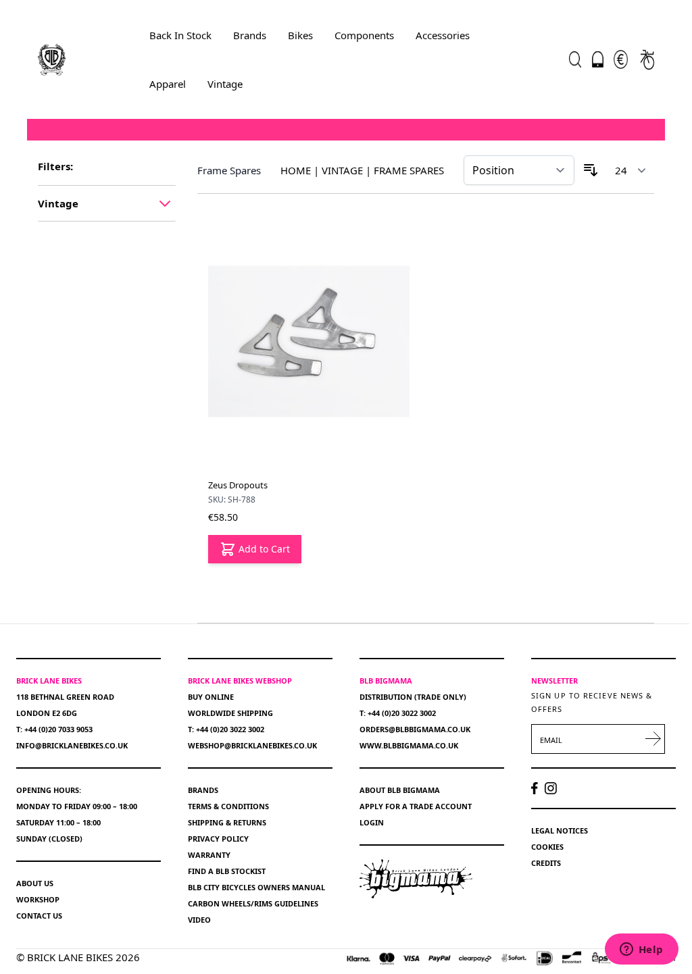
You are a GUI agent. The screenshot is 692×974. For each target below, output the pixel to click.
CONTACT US (39, 916)
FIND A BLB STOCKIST (227, 871)
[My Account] (598, 59)
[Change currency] (621, 59)
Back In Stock (180, 35)
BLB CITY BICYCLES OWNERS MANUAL (256, 887)
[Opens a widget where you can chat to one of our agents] (641, 950)
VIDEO (199, 920)
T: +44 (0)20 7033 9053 (54, 729)
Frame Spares (409, 170)
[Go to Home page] (52, 59)
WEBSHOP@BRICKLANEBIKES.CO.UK (252, 745)
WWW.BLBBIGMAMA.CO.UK (409, 745)
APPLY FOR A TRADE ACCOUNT (416, 806)
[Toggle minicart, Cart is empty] (647, 59)
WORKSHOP (37, 899)
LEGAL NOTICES (559, 830)
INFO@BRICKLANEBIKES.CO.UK (72, 745)
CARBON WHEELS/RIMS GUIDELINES (253, 903)
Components (364, 35)
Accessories (443, 35)
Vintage (225, 84)
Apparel (167, 84)
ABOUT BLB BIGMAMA (400, 790)
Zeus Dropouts (238, 485)
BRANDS (203, 790)
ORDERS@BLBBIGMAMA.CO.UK (415, 729)
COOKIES (547, 847)
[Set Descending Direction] (591, 170)
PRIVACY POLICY (218, 839)
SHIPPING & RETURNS (227, 822)
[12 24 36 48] (630, 170)
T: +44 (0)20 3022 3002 (226, 729)
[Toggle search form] (575, 59)
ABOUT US (34, 883)
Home (295, 170)
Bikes (300, 35)
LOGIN (372, 822)
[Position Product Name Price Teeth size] (519, 170)
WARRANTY (209, 855)
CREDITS (546, 863)
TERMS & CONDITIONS (228, 806)
